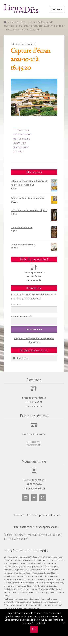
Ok (34, 629)
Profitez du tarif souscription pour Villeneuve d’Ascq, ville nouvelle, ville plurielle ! (22, 140)
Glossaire (19, 515)
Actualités (21, 22)
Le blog (31, 22)
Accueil (11, 22)
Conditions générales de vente (43, 515)
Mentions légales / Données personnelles (36, 526)
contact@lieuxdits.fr (34, 488)
